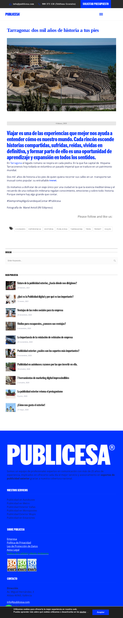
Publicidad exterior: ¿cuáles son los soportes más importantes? (48, 351)
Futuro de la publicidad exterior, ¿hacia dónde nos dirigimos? (47, 283)
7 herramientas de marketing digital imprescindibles (43, 378)
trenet (52, 180)
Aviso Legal (13, 549)
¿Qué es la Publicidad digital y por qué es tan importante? (45, 296)
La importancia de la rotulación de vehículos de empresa (45, 337)
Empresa (12, 539)
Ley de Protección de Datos (22, 546)
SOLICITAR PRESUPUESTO (96, 4)
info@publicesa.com (18, 602)
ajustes (83, 612)
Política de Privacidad (19, 542)
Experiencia (35, 229)
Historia (49, 229)
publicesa (62, 229)
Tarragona (16, 163)
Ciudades (20, 229)
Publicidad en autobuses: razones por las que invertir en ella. (47, 364)
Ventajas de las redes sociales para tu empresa (40, 310)
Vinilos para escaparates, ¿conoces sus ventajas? (41, 324)
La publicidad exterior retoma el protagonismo (40, 391)
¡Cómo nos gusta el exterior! (31, 405)
